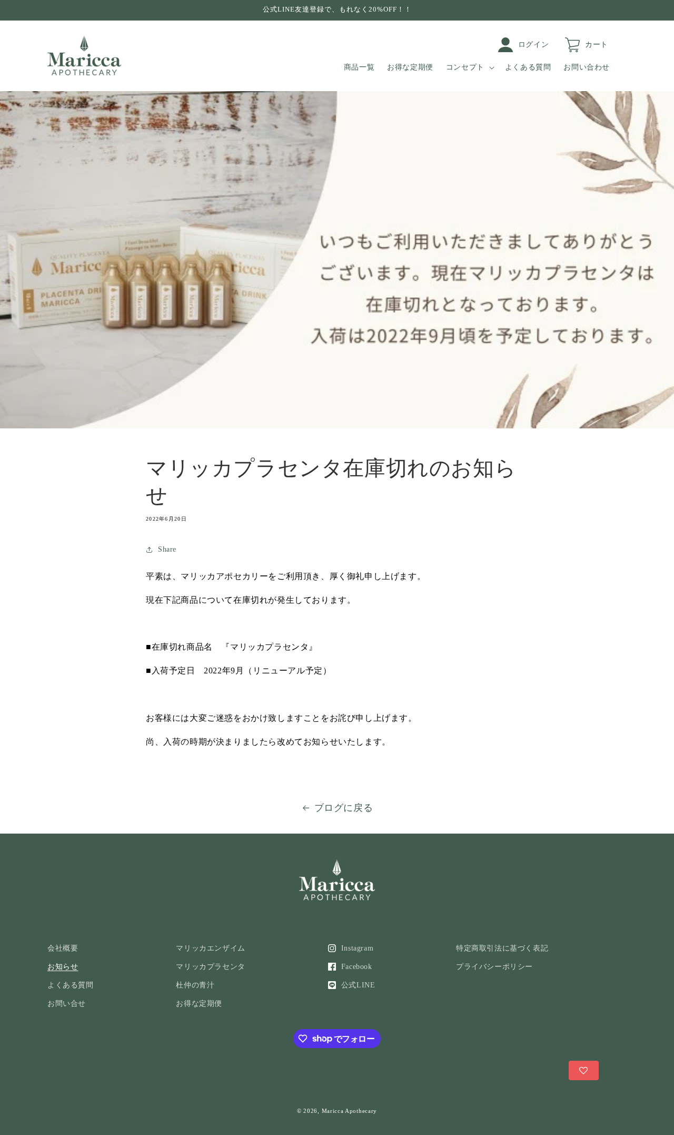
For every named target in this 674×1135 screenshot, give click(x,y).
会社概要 (62, 948)
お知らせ (62, 967)
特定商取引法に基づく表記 (502, 948)
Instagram (357, 948)
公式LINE (358, 985)
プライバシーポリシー (494, 967)
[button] (469, 67)
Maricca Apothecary (350, 1111)
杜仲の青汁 (195, 985)
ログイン (533, 44)
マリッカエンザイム (210, 948)
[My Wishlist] (584, 1070)
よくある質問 (70, 985)
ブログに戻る (343, 808)
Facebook (356, 967)
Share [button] (167, 549)
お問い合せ (66, 1003)
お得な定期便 (199, 1003)
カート (596, 44)
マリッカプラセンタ (210, 967)
